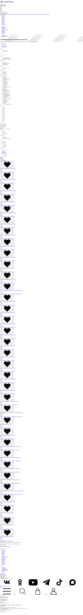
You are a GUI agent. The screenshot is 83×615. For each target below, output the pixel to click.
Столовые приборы (5, 29)
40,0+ (4, 113)
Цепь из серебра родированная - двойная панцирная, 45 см (9, 404)
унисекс (4, 142)
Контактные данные (5, 570)
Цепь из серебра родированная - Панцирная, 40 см (7, 327)
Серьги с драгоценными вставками (13, 14)
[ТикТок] (59, 585)
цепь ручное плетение (6, 58)
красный (4, 72)
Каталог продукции (5, 35)
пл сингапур (5, 97)
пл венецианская (5, 81)
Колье (3, 28)
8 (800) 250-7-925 (2, 577)
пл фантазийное (5, 101)
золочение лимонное (6, 63)
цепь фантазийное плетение (7, 59)
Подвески (3, 552)
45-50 (4, 115)
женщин (4, 141)
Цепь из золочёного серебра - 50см (5, 427)
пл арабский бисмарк (6, 79)
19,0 (4, 109)
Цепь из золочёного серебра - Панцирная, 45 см (7, 360)
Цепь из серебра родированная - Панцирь (6, 517)
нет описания (5, 78)
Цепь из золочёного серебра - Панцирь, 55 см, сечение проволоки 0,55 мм (11, 416)
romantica (4, 136)
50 (3, 116)
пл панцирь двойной (6, 90)
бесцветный (5, 71)
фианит (4, 68)
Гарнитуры (3, 26)
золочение (4, 62)
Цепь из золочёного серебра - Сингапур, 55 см (7, 349)
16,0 (4, 107)
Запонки (3, 30)
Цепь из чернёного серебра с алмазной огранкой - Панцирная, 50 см (10, 449)
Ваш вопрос (2, 602)
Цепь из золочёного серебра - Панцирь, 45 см (7, 271)
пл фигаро (4, 102)
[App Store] (10, 613)
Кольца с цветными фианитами (22, 14)
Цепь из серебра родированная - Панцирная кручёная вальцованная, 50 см (11, 494)
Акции (3, 563)
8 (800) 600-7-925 (2, 5)
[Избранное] (7, 164)
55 (3, 118)
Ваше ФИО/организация (4, 599)
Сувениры (3, 556)
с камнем (4, 146)
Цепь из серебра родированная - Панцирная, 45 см (7, 338)
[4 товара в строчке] (0, 157)
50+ (4, 117)
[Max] (72, 585)
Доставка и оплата (5, 569)
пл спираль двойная (6, 99)
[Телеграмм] (46, 585)
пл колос (4, 85)
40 (3, 111)
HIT (4, 131)
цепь (4, 54)
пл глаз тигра (5, 84)
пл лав (4, 87)
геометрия (4, 76)
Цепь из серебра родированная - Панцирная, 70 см (7, 238)
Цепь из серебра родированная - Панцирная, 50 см (7, 205)
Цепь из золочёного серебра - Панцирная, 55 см (7, 505)
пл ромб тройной (6, 96)
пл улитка (4, 100)
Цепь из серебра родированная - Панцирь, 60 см (7, 438)
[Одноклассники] (20, 585)
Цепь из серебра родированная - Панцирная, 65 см (7, 194)
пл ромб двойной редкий (7, 94)
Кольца (3, 550)
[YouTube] (33, 585)
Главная (3, 567)
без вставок (5, 50)
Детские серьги (44, 14)
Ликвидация (5, 133)
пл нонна (5, 88)
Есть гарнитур (5, 154)
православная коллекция (7, 138)
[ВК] (6, 585)
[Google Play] (3, 613)
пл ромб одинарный (6, 95)
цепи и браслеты (6, 51)
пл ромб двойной (6, 93)
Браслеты (3, 554)
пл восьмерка (5, 82)
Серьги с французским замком (32, 14)
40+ (4, 112)
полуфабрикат (4, 27)
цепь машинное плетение (7, 57)
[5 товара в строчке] (1, 157)
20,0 (4, 110)
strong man (4, 137)
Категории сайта (4, 36)
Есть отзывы (5, 156)
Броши (3, 553)
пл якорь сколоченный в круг (7, 104)
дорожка (4, 77)
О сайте (3, 571)
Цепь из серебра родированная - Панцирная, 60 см (7, 227)
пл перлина (5, 91)
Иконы (3, 32)
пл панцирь (5, 89)
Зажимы (3, 31)
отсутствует (5, 73)
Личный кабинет (4, 568)
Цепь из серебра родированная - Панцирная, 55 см (7, 216)
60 (3, 119)
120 (3, 121)
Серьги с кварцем (39, 14)
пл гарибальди (5, 83)
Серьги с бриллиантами (3, 14)
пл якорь (4, 103)
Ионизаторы (4, 559)
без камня (5, 145)
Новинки (3, 562)
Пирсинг (48, 14)
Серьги (3, 551)
